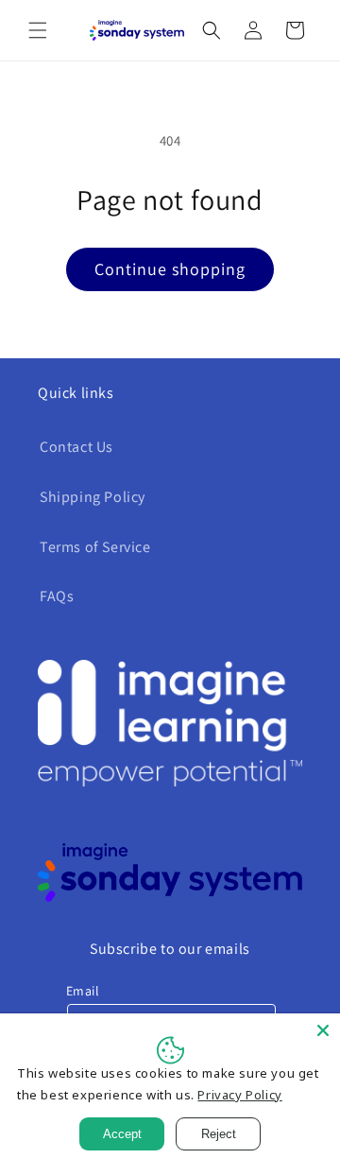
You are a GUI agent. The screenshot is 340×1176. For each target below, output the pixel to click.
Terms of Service (95, 547)
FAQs (57, 596)
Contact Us (76, 447)
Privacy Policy (239, 1094)
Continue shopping (170, 269)
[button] (38, 30)
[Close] (323, 1030)
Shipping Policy (92, 497)
